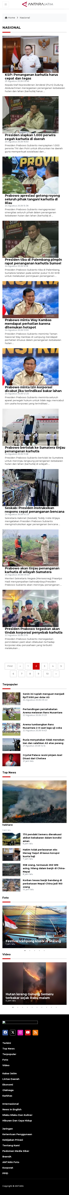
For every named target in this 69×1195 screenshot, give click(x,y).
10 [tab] (56, 1007)
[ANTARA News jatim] (38, 4)
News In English (12, 1109)
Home (11, 17)
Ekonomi (7, 1084)
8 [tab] (46, 1007)
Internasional (10, 1103)
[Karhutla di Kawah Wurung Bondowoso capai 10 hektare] (34, 801)
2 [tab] (29, 950)
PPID (5, 1173)
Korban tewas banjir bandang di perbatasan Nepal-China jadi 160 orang (42, 883)
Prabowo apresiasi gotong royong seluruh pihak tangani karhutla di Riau (32, 199)
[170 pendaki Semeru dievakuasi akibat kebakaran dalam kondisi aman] (11, 838)
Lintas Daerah (10, 1079)
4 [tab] (39, 950)
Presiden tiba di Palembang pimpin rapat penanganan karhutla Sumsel (33, 261)
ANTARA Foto (10, 1162)
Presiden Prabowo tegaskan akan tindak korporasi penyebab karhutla (33, 630)
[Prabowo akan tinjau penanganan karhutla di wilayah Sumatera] (30, 547)
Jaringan (7, 1128)
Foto (5, 897)
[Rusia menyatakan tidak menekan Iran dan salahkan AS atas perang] (11, 744)
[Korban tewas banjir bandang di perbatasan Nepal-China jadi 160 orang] (11, 884)
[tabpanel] (34, 927)
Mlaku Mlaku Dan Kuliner (17, 1115)
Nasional (25, 17)
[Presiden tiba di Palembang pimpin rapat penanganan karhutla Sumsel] (30, 238)
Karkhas (7, 1095)
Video (6, 954)
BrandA (6, 1156)
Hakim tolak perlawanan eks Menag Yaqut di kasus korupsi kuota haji (41, 853)
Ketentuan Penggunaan (17, 1134)
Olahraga (7, 1090)
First (10, 666)
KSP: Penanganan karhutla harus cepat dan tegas (31, 76)
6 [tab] (37, 1007)
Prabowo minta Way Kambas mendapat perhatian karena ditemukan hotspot (28, 323)
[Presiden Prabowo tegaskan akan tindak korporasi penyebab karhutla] (30, 608)
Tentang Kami (11, 1145)
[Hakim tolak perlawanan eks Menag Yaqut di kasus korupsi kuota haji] (11, 854)
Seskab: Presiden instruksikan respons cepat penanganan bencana (34, 509)
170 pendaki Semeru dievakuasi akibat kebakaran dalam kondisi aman (42, 838)
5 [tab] (44, 950)
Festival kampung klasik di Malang (33, 941)
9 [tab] (51, 1007)
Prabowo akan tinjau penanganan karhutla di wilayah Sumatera (32, 570)
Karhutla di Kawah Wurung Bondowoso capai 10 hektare (33, 823)
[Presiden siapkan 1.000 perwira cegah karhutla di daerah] (30, 114)
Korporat (7, 1167)
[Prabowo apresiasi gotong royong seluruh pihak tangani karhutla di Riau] (30, 174)
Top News (9, 772)
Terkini (6, 1043)
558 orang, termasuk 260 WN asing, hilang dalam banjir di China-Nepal (44, 868)
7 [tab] (41, 1007)
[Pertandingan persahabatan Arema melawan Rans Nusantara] (11, 713)
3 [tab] (34, 950)
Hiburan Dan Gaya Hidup (17, 1120)
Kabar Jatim (9, 1073)
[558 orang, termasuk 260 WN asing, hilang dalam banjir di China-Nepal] (11, 869)
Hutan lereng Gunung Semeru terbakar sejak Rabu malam (29, 996)
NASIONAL (11, 27)
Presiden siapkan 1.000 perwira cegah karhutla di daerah (30, 137)
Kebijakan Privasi (12, 1139)
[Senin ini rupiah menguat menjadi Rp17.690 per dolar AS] (11, 698)
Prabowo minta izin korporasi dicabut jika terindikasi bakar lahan (33, 389)
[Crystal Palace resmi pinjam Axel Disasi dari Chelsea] (11, 759)
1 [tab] (24, 950)
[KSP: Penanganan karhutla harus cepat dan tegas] (30, 54)
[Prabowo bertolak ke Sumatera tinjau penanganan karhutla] (30, 427)
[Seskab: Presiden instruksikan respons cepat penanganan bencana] (30, 487)
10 (47, 673)
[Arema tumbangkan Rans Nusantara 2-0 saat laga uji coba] (11, 729)
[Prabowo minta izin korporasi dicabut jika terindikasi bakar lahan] (30, 366)
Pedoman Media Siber (15, 1151)
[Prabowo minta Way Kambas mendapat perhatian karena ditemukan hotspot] (30, 299)
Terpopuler (10, 684)
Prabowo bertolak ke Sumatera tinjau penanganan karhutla (35, 449)
